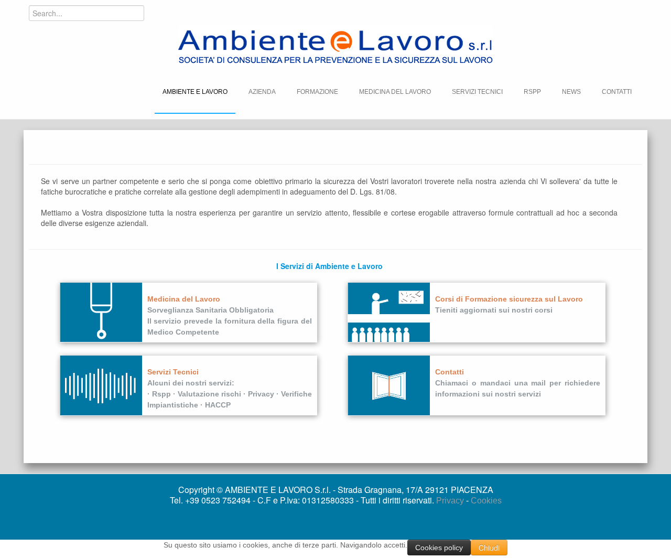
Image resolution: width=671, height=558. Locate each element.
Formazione (317, 91)
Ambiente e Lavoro (195, 91)
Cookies (486, 500)
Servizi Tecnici (477, 91)
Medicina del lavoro (395, 91)
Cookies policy (439, 547)
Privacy (451, 500)
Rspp (532, 91)
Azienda (262, 91)
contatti (617, 91)
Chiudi (489, 547)
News (571, 91)
